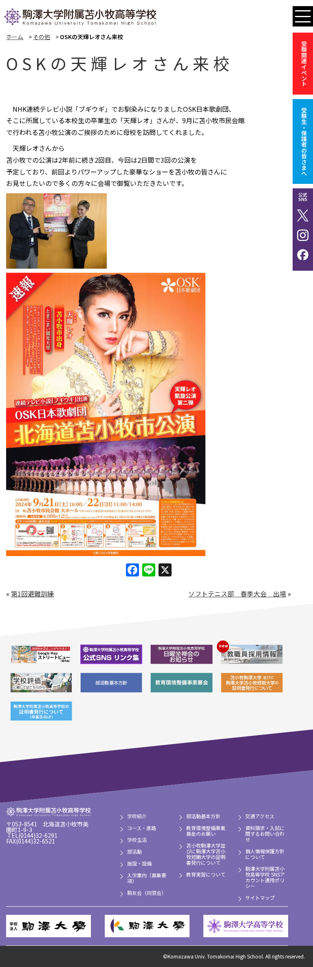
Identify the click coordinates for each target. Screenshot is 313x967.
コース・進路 (141, 827)
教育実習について (205, 874)
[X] (165, 570)
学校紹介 (137, 815)
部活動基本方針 (203, 815)
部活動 (134, 851)
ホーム (14, 37)
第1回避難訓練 (32, 593)
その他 (41, 37)
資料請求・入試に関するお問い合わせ (264, 833)
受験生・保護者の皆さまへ (304, 141)
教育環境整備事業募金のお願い (205, 830)
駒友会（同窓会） (146, 892)
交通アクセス (259, 815)
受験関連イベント (304, 63)
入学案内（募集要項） (146, 878)
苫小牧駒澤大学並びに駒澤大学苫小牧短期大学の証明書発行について (205, 854)
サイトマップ (260, 897)
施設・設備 (139, 863)
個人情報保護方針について (264, 854)
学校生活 (137, 839)
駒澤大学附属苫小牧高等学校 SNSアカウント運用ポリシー (265, 877)
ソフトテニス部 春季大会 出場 (237, 593)
